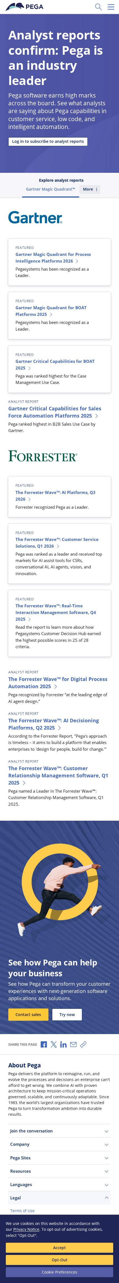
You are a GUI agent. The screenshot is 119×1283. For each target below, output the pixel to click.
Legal (15, 1197)
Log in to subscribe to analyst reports (48, 141)
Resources (20, 1171)
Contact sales (28, 1014)
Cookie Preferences (59, 1272)
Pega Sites (20, 1157)
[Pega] (25, 7)
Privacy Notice (26, 1229)
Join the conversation (31, 1131)
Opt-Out (60, 1259)
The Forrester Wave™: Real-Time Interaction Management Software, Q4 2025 (55, 612)
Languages (21, 1184)
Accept (59, 1247)
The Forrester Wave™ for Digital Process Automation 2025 (57, 683)
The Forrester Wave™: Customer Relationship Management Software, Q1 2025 (58, 775)
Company (19, 1144)
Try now (67, 1014)
